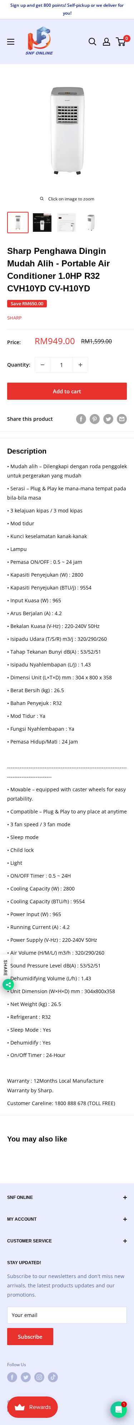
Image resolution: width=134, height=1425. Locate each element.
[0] (120, 41)
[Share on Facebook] (81, 419)
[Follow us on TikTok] (53, 1377)
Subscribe (30, 1336)
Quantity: (18, 364)
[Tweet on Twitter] (108, 419)
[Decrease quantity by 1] (42, 364)
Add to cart (67, 391)
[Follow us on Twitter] (26, 1377)
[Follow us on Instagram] (39, 1377)
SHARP (14, 318)
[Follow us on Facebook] (12, 1377)
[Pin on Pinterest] (95, 419)
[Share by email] (122, 419)
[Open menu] (10, 42)
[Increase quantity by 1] (80, 364)
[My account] (106, 42)
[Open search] (92, 42)
